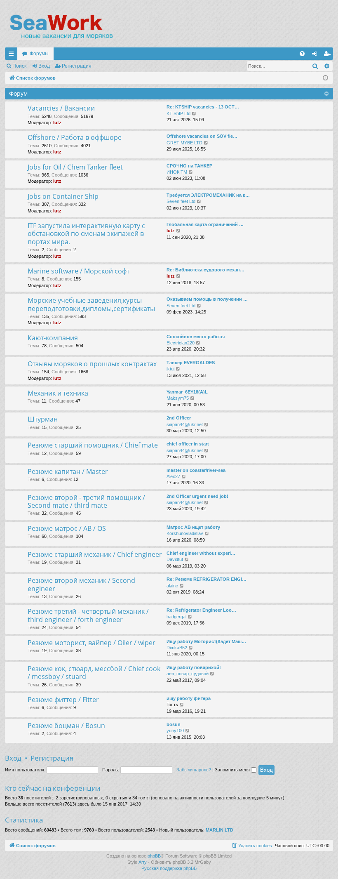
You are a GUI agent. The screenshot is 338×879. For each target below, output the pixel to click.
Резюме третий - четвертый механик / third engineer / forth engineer (88, 615)
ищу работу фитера (189, 698)
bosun (174, 724)
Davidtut (175, 559)
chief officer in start (188, 443)
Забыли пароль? (193, 769)
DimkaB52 (177, 647)
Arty (142, 862)
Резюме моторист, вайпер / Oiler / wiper (91, 642)
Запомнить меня (233, 769)
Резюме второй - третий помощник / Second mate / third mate (86, 501)
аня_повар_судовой (188, 673)
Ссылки (12, 55)
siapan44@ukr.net (185, 424)
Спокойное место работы (196, 336)
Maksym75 (178, 398)
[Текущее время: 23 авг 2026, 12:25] (325, 78)
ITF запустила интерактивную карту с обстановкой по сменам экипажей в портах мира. (86, 233)
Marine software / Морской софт (78, 271)
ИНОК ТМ (177, 172)
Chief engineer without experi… (201, 553)
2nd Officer (179, 417)
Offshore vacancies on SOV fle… (202, 136)
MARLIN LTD (219, 829)
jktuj (170, 368)
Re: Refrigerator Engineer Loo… (201, 610)
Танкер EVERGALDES (191, 362)
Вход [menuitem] (316, 55)
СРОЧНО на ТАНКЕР (189, 165)
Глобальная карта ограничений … (205, 224)
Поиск (19, 66)
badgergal (176, 616)
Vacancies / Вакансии (61, 108)
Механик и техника (58, 393)
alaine (172, 585)
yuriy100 (175, 730)
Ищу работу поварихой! (194, 667)
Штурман (43, 419)
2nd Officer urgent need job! (197, 496)
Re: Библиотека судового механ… (205, 269)
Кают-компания (53, 337)
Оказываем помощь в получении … (207, 299)
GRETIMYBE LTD (184, 142)
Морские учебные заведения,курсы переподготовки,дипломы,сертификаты (91, 304)
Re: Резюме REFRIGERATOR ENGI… (206, 579)
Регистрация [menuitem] (328, 55)
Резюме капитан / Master (68, 471)
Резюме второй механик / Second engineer (81, 584)
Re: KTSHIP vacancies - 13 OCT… (203, 106)
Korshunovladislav (185, 533)
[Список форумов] (61, 26)
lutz (57, 122)
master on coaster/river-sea (196, 470)
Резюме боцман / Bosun (66, 725)
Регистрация (77, 66)
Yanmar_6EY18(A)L (187, 391)
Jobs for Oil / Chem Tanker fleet (75, 167)
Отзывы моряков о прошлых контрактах (92, 363)
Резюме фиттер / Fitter (63, 699)
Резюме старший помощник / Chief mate (93, 445)
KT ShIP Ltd (178, 113)
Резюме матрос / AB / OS (67, 528)
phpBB (154, 855)
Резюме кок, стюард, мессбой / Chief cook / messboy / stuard (94, 672)
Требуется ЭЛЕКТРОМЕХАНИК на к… (208, 195)
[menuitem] (302, 53)
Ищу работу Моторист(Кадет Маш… (206, 641)
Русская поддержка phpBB (169, 868)
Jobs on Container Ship (63, 196)
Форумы (39, 54)
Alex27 (173, 476)
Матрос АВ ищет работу (193, 527)
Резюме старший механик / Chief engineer (95, 554)
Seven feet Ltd (181, 201)
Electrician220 (181, 342)
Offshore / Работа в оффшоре (75, 137)
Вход (44, 66)
